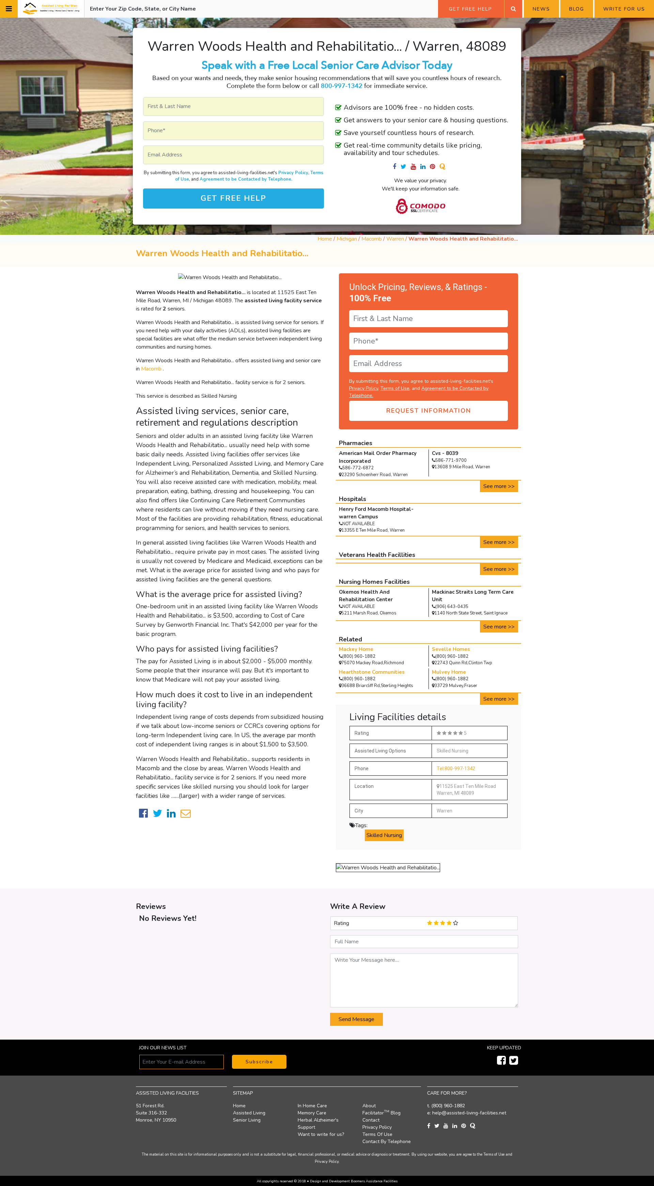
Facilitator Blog (381, 1113)
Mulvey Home (449, 672)
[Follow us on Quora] (443, 167)
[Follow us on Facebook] (397, 167)
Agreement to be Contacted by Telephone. (246, 179)
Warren (395, 239)
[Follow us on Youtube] (415, 167)
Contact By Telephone (386, 1141)
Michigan (347, 239)
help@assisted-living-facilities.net (469, 1113)
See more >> (499, 486)
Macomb (372, 239)
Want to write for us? (321, 1134)
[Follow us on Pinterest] (434, 167)
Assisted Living (249, 1113)
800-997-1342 (341, 86)
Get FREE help (233, 198)
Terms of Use (394, 388)
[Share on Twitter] (157, 814)
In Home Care (312, 1106)
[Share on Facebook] (143, 814)
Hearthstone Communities (372, 672)
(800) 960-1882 (448, 1106)
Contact (370, 1120)
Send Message (356, 1019)
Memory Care (312, 1113)
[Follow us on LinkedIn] (456, 1126)
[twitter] (512, 1062)
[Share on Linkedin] (171, 814)
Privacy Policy (293, 173)
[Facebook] (500, 1062)
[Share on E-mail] (186, 814)
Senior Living (247, 1120)
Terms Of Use (377, 1134)
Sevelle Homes (451, 649)
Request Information (428, 411)
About (369, 1106)
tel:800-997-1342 (456, 768)
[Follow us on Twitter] (406, 167)
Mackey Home (356, 649)
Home (324, 239)
